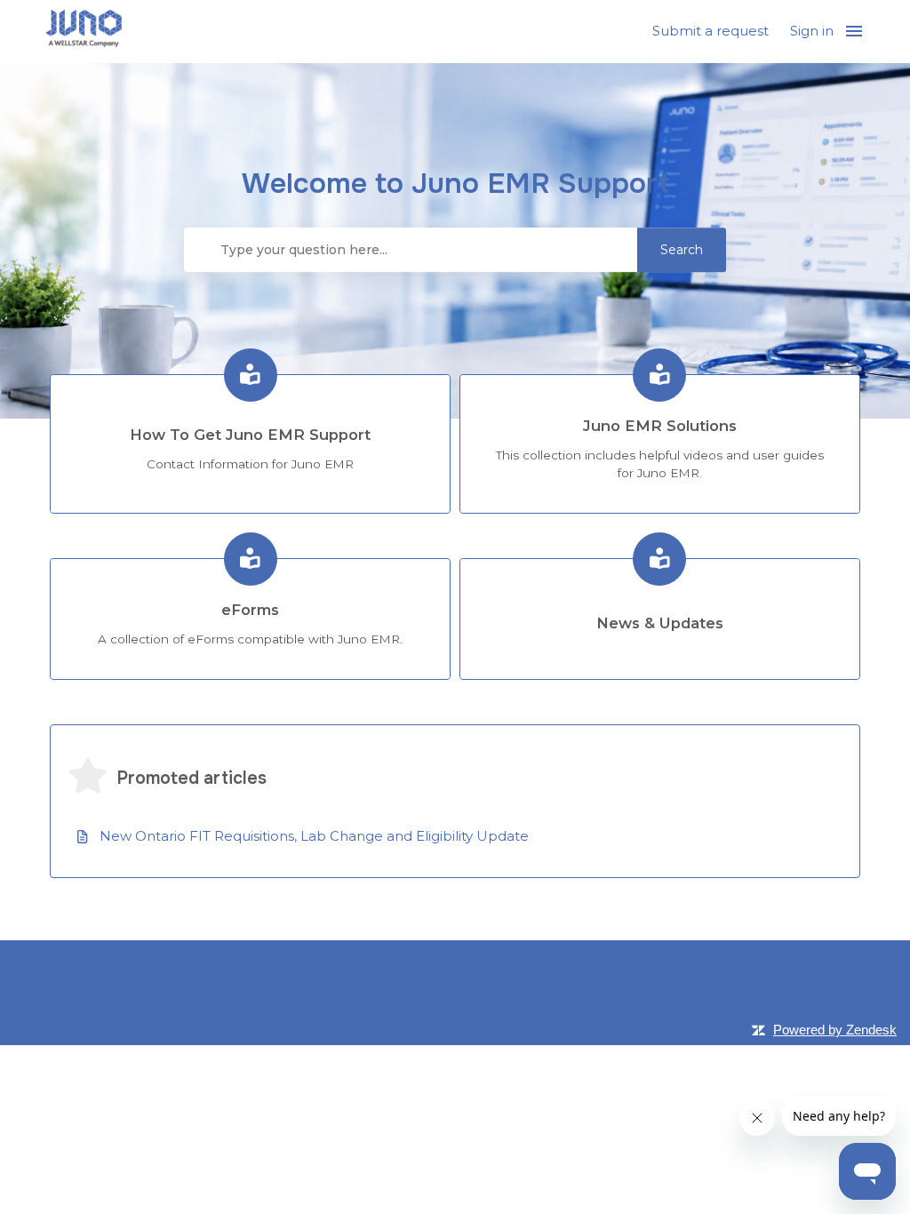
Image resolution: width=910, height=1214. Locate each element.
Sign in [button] (812, 30)
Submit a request (710, 30)
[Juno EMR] (83, 31)
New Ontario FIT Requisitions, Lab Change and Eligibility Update (314, 835)
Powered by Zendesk (835, 1029)
